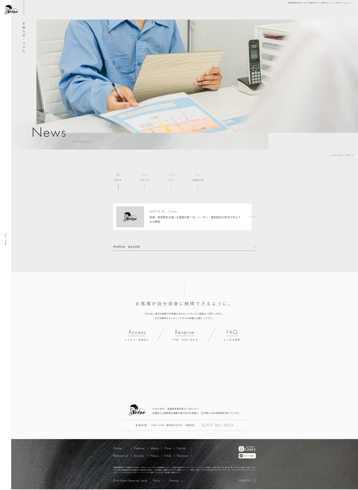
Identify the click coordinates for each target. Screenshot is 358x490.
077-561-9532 (220, 425)
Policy (156, 480)
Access (139, 456)
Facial (181, 448)
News (341, 155)
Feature (139, 448)
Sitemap (174, 480)
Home (334, 155)
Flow (168, 448)
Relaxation (120, 456)
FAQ (168, 456)
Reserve (182, 456)
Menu (154, 448)
